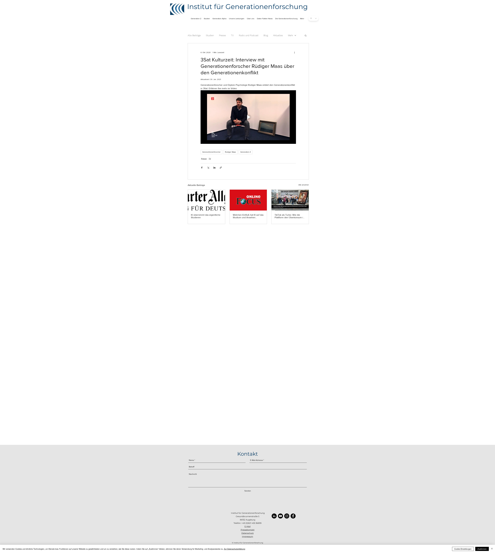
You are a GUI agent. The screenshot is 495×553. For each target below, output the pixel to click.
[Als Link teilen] (221, 167)
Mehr (290, 35)
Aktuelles (278, 35)
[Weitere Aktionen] (294, 52)
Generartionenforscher (211, 152)
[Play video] (248, 117)
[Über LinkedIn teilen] (214, 167)
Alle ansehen (303, 185)
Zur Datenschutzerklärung (234, 549)
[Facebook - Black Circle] (293, 515)
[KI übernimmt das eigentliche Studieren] (206, 200)
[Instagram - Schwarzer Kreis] (286, 515)
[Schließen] (491, 549)
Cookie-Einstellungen (463, 549)
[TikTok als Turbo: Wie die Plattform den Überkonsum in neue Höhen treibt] (290, 200)
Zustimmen (482, 549)
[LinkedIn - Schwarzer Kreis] (274, 515)
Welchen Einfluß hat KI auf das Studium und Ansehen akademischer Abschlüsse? (248, 216)
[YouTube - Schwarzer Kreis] (280, 515)
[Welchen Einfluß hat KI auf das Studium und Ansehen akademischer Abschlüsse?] (248, 200)
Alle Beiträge (194, 35)
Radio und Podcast (248, 35)
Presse (222, 35)
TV (232, 35)
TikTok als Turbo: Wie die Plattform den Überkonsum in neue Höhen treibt (289, 216)
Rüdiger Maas (230, 152)
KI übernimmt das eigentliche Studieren (205, 216)
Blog (265, 35)
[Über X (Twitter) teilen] (208, 167)
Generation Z (245, 152)
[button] (305, 35)
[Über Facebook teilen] (202, 167)
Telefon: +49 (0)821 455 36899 (247, 523)
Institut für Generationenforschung (247, 6)
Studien (210, 35)
